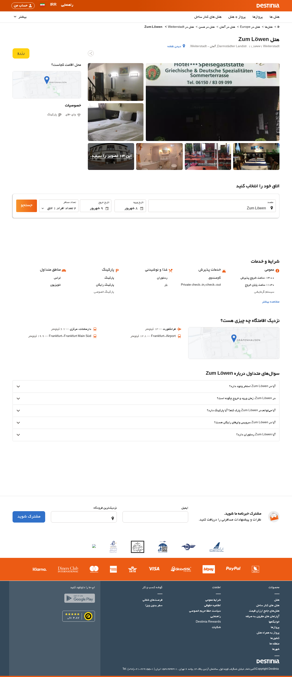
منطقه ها (274, 644)
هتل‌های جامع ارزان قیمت (264, 611)
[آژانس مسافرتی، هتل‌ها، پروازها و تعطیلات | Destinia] (268, 5)
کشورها (274, 638)
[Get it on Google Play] (78, 599)
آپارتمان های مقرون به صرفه (262, 616)
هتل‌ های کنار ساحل (208, 17)
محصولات (274, 587)
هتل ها (274, 17)
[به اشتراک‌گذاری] (91, 53)
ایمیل (184, 508)
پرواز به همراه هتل (268, 633)
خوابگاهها (274, 622)
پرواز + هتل (237, 17)
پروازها (258, 17)
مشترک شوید (28, 517)
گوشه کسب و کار (152, 587)
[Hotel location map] (47, 84)
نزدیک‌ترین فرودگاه (105, 508)
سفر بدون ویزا (153, 605)
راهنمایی (215, 616)
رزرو (21, 53)
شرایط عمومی (213, 600)
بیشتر (22, 17)
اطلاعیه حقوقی (212, 605)
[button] (53, 5)
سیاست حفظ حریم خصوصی (205, 611)
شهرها (275, 649)
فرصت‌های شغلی (152, 600)
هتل (276, 600)
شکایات (216, 627)
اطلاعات (216, 587)
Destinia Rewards (208, 622)
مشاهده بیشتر (270, 302)
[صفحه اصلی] (278, 27)
